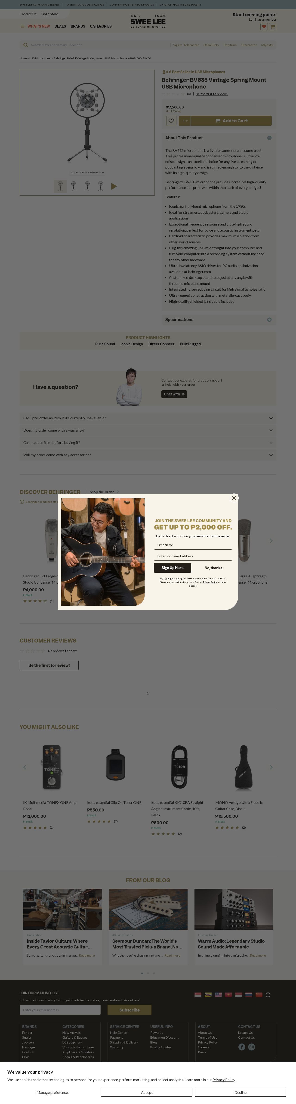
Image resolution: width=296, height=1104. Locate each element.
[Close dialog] (234, 498)
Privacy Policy (224, 1079)
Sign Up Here (173, 568)
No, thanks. (214, 568)
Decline (240, 1092)
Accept (147, 1092)
